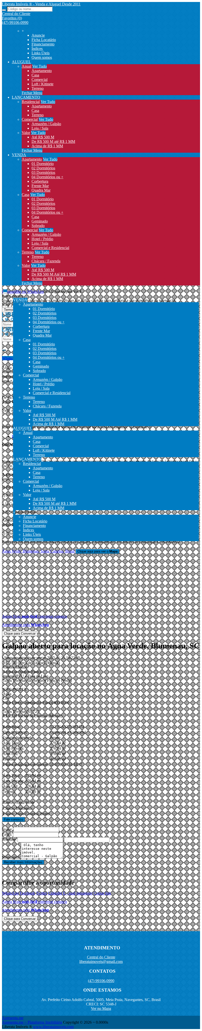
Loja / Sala (40, 128)
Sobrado (38, 226)
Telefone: (9, 839)
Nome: (7, 829)
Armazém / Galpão (46, 124)
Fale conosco (13, 819)
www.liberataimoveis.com (53, 1027)
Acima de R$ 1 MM (47, 146)
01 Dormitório (43, 164)
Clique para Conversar (19, 633)
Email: (7, 834)
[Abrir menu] (5, 291)
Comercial (40, 79)
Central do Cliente (101, 957)
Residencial (31, 102)
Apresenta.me (12, 1018)
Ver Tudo (39, 66)
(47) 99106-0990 (15, 22)
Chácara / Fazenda (46, 261)
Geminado (40, 221)
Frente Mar (40, 186)
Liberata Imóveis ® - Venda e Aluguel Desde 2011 (41, 4)
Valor (26, 133)
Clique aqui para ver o (97, 551)
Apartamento (42, 71)
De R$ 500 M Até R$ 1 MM (54, 274)
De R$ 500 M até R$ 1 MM (53, 141)
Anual (26, 66)
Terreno (38, 88)
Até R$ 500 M (43, 137)
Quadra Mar (41, 190)
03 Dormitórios (43, 172)
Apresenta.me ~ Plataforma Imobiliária (32, 1022)
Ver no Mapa (101, 1008)
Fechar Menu (32, 93)
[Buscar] (4, 10)
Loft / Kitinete (42, 84)
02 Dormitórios (43, 168)
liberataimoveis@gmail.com (101, 961)
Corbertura (40, 181)
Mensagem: (11, 857)
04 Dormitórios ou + (47, 177)
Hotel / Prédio (42, 239)
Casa (35, 75)
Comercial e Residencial (50, 248)
